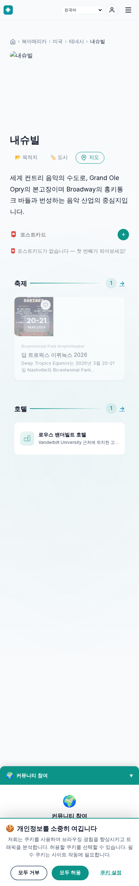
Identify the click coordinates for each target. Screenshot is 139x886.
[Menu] (128, 10)
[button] (69, 775)
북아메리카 (34, 41)
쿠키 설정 (111, 872)
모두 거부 (29, 872)
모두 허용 (70, 872)
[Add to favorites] (46, 305)
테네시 (76, 41)
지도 (94, 157)
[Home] (13, 41)
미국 (58, 41)
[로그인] (111, 10)
